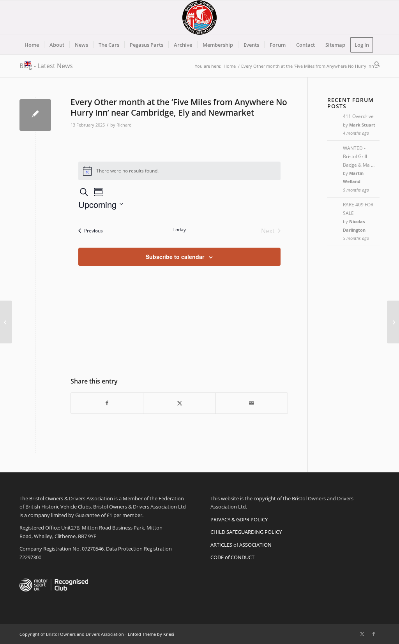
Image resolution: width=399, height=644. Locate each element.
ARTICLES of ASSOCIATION (241, 544)
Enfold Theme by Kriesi (151, 634)
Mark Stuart (362, 125)
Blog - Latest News (46, 66)
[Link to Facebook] (374, 634)
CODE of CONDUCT (232, 557)
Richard (124, 125)
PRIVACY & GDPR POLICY (239, 519)
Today (179, 230)
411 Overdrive (358, 116)
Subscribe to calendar (175, 256)
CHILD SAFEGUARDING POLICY (246, 531)
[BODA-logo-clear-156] (199, 17)
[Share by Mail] (252, 403)
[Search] (374, 64)
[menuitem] (31, 45)
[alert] (179, 171)
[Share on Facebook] (107, 403)
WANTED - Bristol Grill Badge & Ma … (358, 156)
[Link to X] (362, 634)
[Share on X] (179, 403)
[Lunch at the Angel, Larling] (6, 322)
